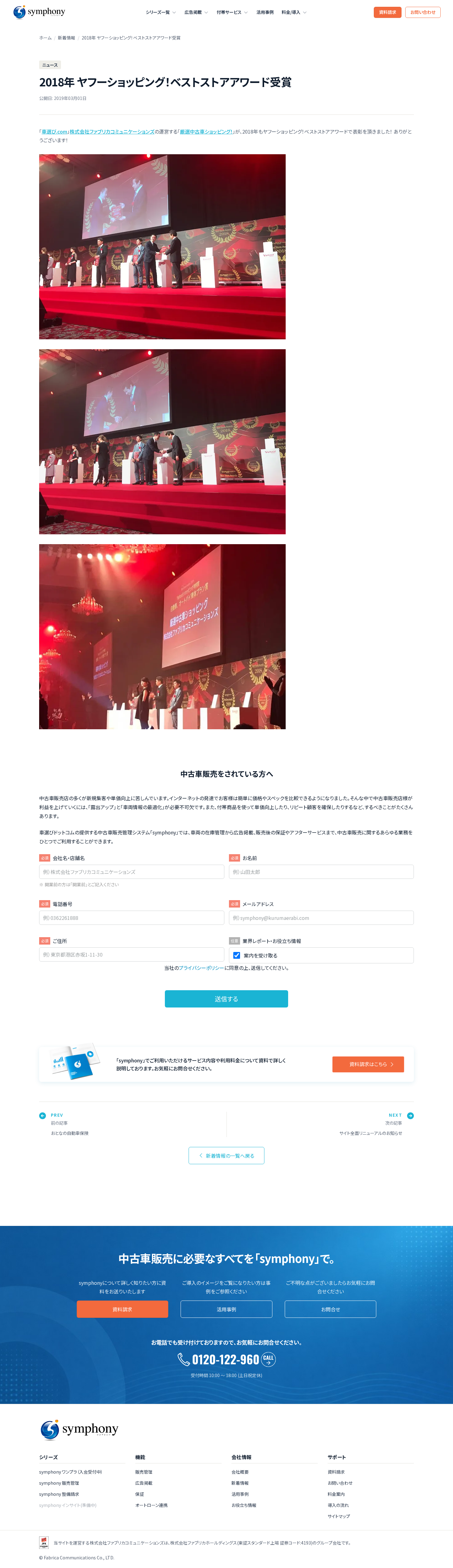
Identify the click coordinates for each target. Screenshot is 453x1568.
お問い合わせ (422, 12)
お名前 (250, 858)
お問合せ (330, 1309)
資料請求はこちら (368, 1064)
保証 (139, 1494)
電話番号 (62, 904)
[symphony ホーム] (38, 12)
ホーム (45, 38)
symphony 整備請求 (59, 1494)
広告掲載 (193, 12)
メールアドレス (258, 904)
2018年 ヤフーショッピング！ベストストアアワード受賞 (131, 38)
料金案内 (336, 1494)
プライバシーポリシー (201, 967)
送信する (226, 998)
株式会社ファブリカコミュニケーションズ (112, 131)
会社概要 (240, 1472)
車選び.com (54, 131)
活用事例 (265, 12)
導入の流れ (338, 1505)
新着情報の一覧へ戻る (230, 1155)
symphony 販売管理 (59, 1483)
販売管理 (144, 1472)
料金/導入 (291, 12)
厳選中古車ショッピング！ (206, 131)
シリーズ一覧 (158, 12)
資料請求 (387, 12)
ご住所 (60, 941)
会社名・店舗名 (69, 858)
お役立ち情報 (243, 1505)
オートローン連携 (151, 1505)
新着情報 (66, 38)
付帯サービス (229, 12)
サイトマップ (339, 1516)
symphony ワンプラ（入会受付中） (71, 1472)
